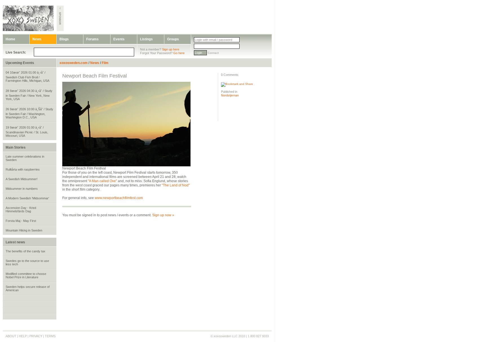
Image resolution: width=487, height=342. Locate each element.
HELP (23, 336)
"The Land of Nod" (176, 185)
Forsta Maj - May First (21, 220)
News (36, 39)
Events (119, 39)
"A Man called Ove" (102, 181)
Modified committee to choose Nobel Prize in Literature (26, 275)
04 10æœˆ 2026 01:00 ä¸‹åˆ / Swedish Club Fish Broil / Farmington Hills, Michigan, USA (27, 76)
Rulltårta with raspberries (23, 169)
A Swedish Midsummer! (21, 179)
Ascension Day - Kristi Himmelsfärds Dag (21, 209)
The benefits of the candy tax (25, 251)
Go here (179, 53)
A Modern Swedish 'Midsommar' (27, 198)
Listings (146, 39)
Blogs (64, 39)
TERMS (50, 336)
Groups (173, 39)
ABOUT (11, 336)
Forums (92, 39)
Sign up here (170, 49)
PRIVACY (35, 336)
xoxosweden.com (73, 63)
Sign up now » (163, 215)
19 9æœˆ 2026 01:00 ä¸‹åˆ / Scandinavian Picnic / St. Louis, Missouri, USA (27, 131)
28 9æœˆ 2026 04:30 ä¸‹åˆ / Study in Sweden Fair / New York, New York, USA (29, 95)
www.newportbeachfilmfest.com (119, 198)
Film (105, 63)
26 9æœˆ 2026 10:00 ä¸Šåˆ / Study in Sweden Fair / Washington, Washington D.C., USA (29, 113)
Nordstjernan (230, 95)
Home (10, 39)
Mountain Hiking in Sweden (24, 230)
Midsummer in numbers (22, 188)
